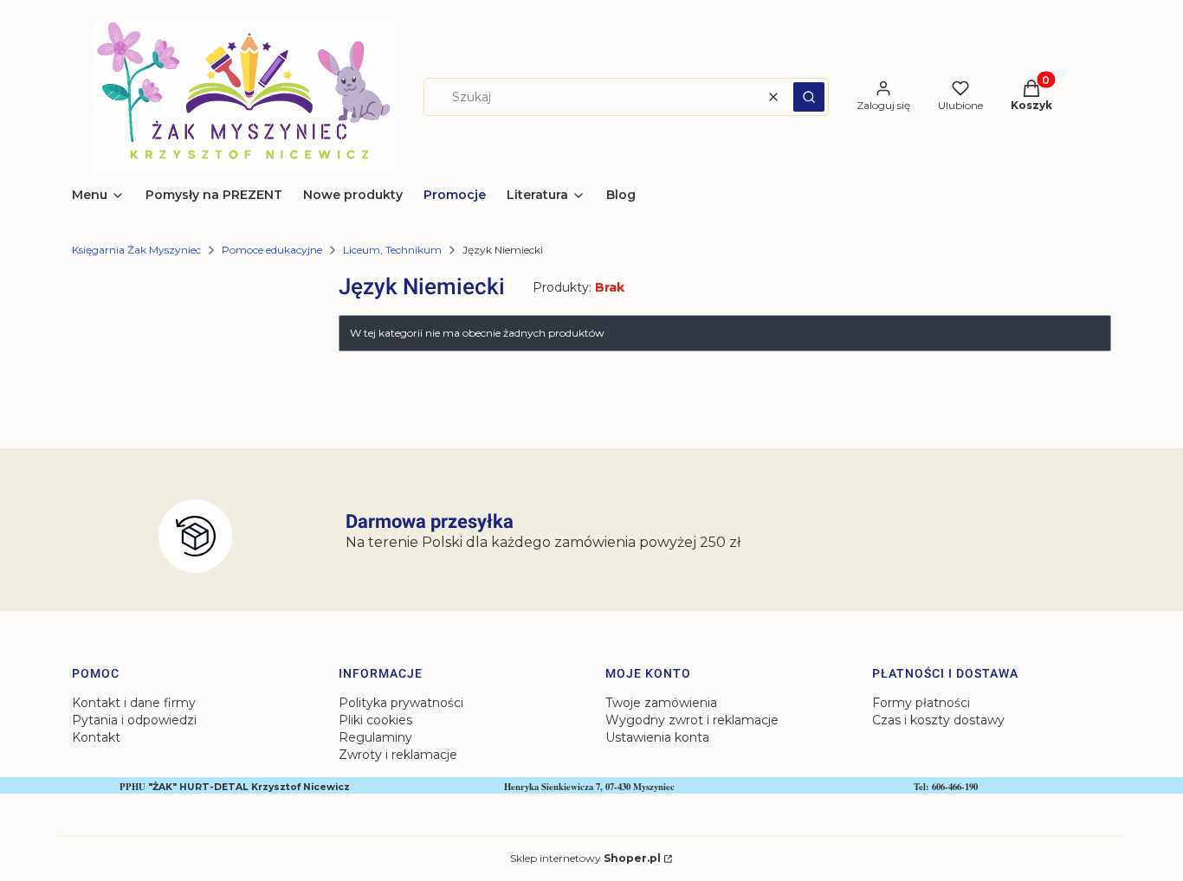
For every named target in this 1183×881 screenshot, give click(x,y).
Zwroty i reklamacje (398, 754)
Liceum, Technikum (392, 249)
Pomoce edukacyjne (272, 249)
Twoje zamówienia (661, 703)
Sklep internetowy (585, 858)
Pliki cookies (375, 720)
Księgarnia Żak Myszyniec (136, 249)
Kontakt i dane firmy (134, 703)
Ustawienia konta (657, 737)
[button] (808, 97)
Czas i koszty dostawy (938, 720)
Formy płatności (921, 703)
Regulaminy (375, 737)
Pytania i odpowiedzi (134, 720)
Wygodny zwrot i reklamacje (692, 720)
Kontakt (96, 737)
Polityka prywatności (401, 703)
